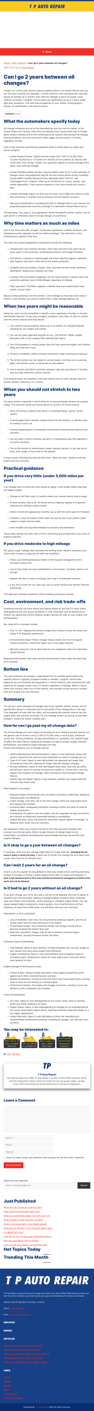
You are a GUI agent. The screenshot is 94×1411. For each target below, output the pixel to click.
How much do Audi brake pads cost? (22, 1211)
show (17, 114)
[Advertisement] (47, 30)
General (22, 63)
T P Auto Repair (41, 1407)
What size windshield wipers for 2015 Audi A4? (27, 1216)
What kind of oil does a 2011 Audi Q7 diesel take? (28, 1228)
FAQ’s (6, 1389)
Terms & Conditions (13, 1398)
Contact (7, 1381)
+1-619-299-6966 (17, 1308)
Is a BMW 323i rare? (14, 1232)
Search (83, 1185)
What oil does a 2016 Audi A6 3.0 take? (23, 1220)
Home (7, 63)
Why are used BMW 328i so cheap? (21, 1241)
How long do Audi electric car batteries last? (25, 1245)
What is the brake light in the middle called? (25, 1224)
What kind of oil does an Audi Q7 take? (23, 1207)
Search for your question (16, 1180)
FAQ (14, 63)
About (7, 1377)
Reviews (8, 1385)
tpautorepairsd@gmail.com (19, 1315)
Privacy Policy (10, 1394)
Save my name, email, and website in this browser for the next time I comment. (45, 1157)
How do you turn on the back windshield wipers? (28, 1236)
